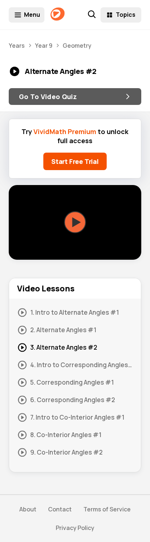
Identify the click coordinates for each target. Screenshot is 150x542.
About (27, 509)
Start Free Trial (75, 161)
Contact (60, 509)
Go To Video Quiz (48, 96)
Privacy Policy (75, 528)
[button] (75, 222)
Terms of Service (107, 509)
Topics (125, 15)
